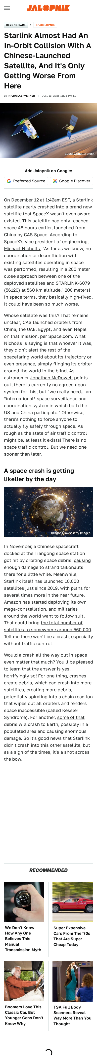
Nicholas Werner (21, 95)
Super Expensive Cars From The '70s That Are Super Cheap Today (71, 936)
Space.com (60, 336)
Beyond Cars (16, 24)
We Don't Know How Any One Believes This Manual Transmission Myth (23, 938)
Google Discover (74, 181)
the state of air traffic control (55, 433)
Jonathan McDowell (51, 377)
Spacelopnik (45, 24)
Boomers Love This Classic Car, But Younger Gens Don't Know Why (24, 1015)
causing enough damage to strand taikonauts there (47, 567)
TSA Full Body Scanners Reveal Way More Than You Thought (72, 1015)
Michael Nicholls (22, 248)
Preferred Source (29, 181)
